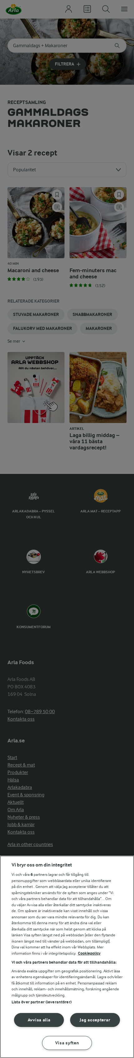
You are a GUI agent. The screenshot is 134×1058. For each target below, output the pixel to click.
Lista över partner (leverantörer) (42, 1002)
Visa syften (67, 1043)
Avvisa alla (39, 1020)
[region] (67, 957)
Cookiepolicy (89, 953)
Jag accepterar (95, 1020)
